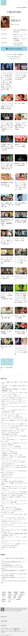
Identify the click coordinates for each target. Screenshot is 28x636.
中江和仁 (4, 595)
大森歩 (14, 597)
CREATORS (4, 621)
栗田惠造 (16, 592)
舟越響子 (10, 592)
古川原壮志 (22, 594)
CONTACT (4, 625)
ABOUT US (4, 616)
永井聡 (9, 601)
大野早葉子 (22, 592)
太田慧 (9, 597)
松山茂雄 (16, 594)
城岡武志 (4, 597)
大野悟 (19, 597)
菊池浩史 (4, 601)
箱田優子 (4, 594)
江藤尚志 (4, 592)
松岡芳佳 (4, 599)
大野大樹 (10, 594)
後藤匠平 (21, 595)
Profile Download (15, 49)
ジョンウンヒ (11, 599)
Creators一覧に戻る (21, 7)
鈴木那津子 (18, 599)
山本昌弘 (10, 595)
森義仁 (15, 595)
